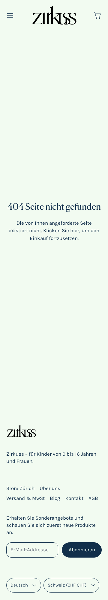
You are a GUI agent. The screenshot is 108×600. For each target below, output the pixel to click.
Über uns (50, 488)
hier (74, 230)
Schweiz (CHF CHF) (67, 585)
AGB (93, 498)
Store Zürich (20, 488)
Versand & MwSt (25, 498)
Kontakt (74, 498)
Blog (55, 498)
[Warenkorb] (98, 15)
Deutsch (19, 585)
